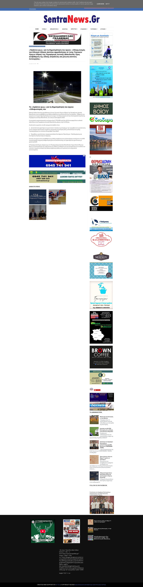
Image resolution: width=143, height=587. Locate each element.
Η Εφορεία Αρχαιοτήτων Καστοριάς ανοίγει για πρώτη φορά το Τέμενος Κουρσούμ (106, 475)
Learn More (100, 4)
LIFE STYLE (73, 29)
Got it (107, 4)
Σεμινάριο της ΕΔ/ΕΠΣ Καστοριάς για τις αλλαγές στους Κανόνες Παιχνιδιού (106, 430)
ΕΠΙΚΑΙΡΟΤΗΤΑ (54, 29)
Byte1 (58, 584)
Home (37, 29)
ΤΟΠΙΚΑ (44, 29)
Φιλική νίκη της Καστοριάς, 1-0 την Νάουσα (106, 417)
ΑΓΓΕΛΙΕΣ (102, 29)
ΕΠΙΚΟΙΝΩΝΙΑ (32, 9)
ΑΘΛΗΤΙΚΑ (65, 29)
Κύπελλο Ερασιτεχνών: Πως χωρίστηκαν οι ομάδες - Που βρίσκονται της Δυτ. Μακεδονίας (102, 537)
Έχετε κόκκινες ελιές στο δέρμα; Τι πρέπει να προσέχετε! (106, 458)
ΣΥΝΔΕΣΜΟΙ (83, 29)
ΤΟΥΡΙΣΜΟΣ (93, 29)
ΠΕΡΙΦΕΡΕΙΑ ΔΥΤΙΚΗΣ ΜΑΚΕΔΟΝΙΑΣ (37, 46)
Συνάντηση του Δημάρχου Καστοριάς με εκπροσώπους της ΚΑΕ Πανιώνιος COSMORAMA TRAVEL (106, 444)
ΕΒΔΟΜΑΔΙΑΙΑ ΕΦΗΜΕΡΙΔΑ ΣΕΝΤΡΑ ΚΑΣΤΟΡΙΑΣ (90, 584)
